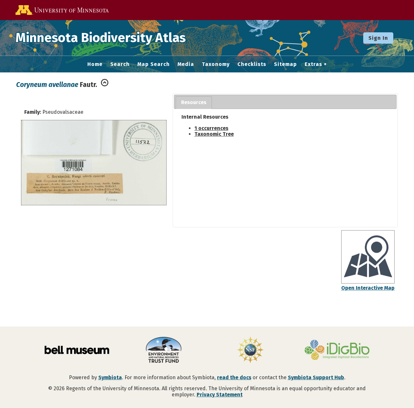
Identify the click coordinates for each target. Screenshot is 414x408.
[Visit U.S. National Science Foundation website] (250, 350)
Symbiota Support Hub (316, 377)
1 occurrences (211, 128)
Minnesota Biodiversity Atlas (101, 38)
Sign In (378, 38)
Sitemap (285, 64)
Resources (193, 102)
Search (120, 64)
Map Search (153, 64)
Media (186, 64)
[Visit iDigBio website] (337, 350)
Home (95, 64)
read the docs (234, 377)
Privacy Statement (220, 395)
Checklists (251, 64)
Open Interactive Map (368, 288)
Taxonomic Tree (214, 134)
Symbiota (110, 377)
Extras (313, 64)
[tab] (194, 102)
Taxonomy (216, 64)
